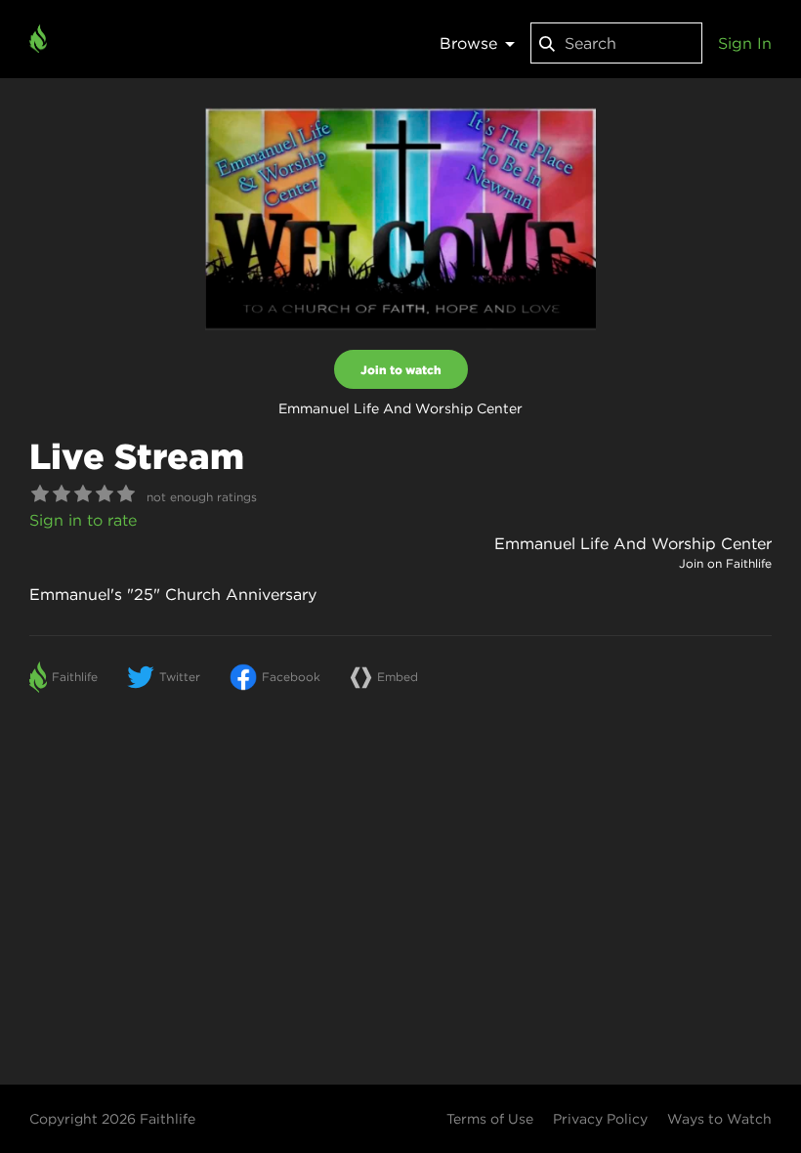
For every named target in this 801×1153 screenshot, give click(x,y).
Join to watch (401, 369)
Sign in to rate (83, 520)
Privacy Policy (600, 1119)
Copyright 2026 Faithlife (112, 1119)
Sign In (745, 43)
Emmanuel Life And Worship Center (633, 543)
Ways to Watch (719, 1119)
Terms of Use (489, 1119)
